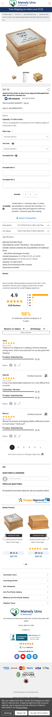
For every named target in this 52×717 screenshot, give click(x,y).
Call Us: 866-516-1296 (26, 625)
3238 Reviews (17, 305)
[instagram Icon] (29, 656)
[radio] (38, 295)
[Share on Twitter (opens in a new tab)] (15, 365)
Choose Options (13, 535)
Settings (8, 713)
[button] (26, 687)
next (48, 538)
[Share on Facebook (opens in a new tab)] (10, 366)
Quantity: (17, 194)
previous (3, 538)
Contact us (26, 630)
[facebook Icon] (16, 656)
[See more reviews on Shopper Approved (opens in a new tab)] (19, 365)
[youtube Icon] (22, 656)
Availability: (7, 206)
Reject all (21, 713)
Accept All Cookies (39, 713)
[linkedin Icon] (35, 656)
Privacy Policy (21, 707)
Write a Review (26, 332)
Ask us (26, 103)
